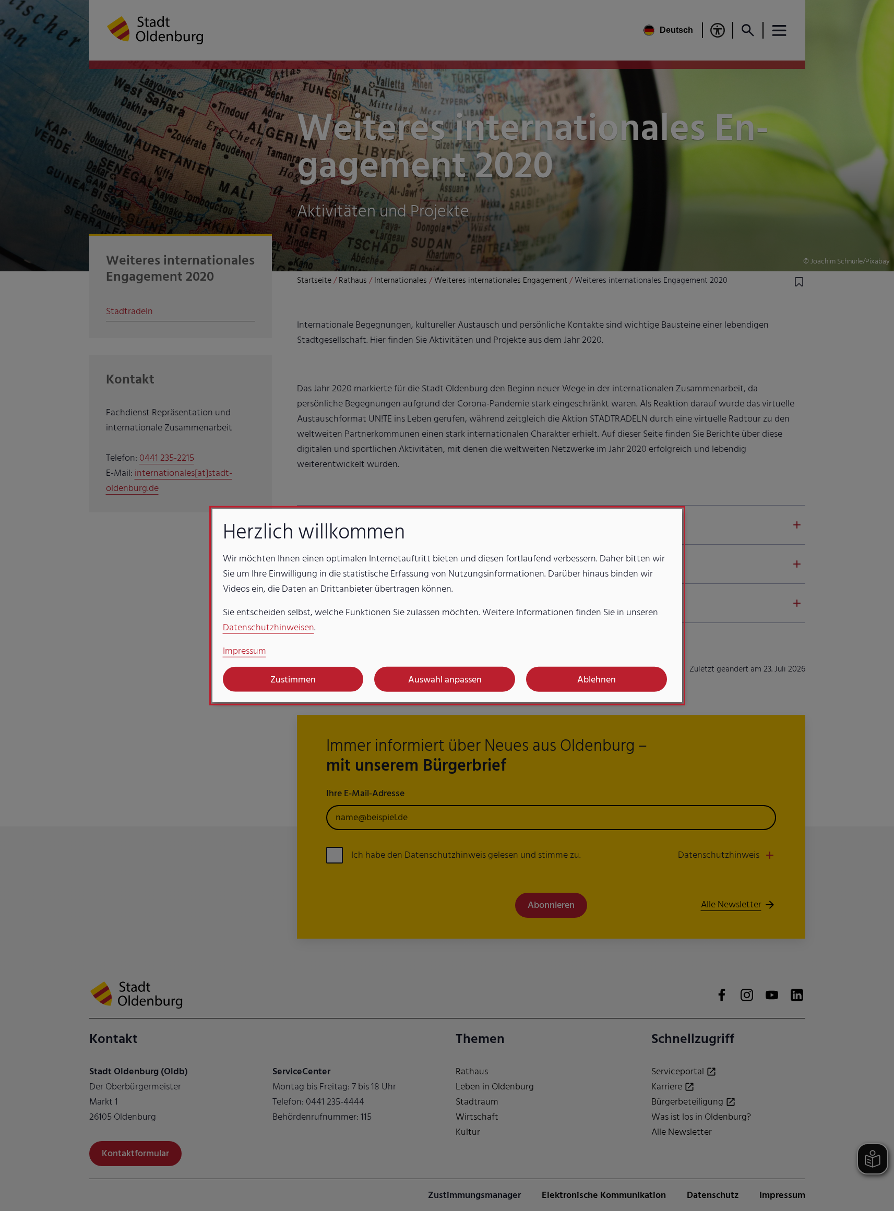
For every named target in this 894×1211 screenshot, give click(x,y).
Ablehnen (596, 679)
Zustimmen (293, 679)
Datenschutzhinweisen (268, 627)
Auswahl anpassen (445, 679)
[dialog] (447, 605)
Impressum (244, 650)
